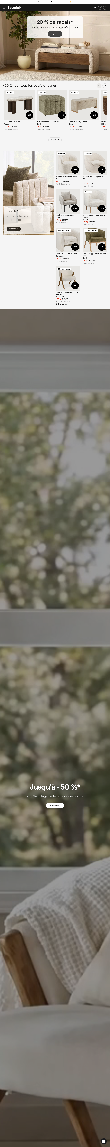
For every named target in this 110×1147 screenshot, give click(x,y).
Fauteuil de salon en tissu (66, 177)
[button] (104, 1141)
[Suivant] (104, 85)
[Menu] (4, 7)
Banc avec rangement (78, 122)
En (95, 8)
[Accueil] (14, 7)
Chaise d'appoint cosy (65, 215)
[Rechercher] (100, 8)
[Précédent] (99, 85)
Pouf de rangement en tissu (48, 122)
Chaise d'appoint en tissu (66, 254)
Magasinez (55, 34)
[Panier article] (105, 8)
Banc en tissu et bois (12, 122)
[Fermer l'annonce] (106, 2)
